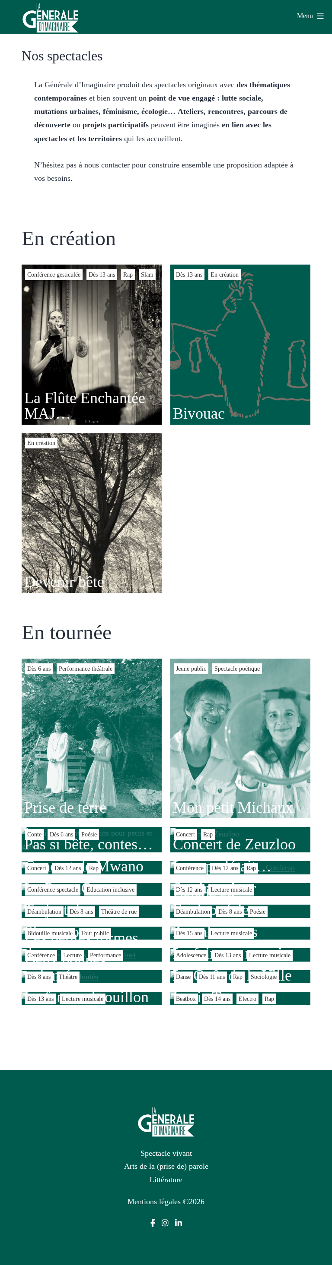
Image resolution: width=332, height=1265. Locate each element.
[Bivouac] (240, 344)
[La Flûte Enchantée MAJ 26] (92, 344)
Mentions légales (154, 1201)
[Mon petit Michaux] (240, 738)
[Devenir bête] (92, 512)
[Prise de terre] (92, 738)
